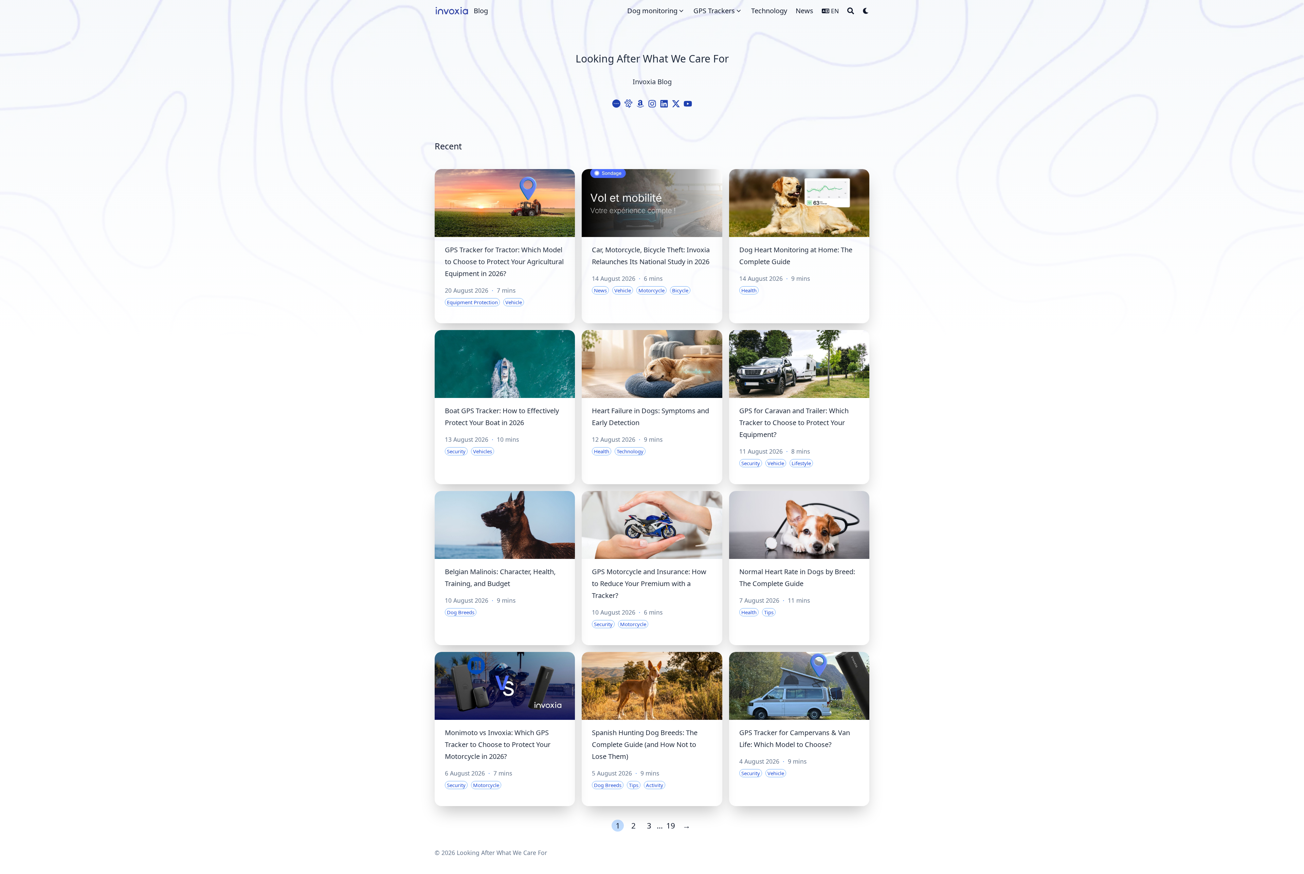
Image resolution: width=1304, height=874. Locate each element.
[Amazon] (640, 103)
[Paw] (628, 103)
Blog (481, 10)
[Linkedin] (664, 103)
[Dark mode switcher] (866, 10)
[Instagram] (652, 103)
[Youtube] (688, 103)
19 (670, 825)
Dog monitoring (652, 10)
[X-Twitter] (676, 103)
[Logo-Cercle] (616, 103)
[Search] (850, 10)
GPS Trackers (714, 10)
